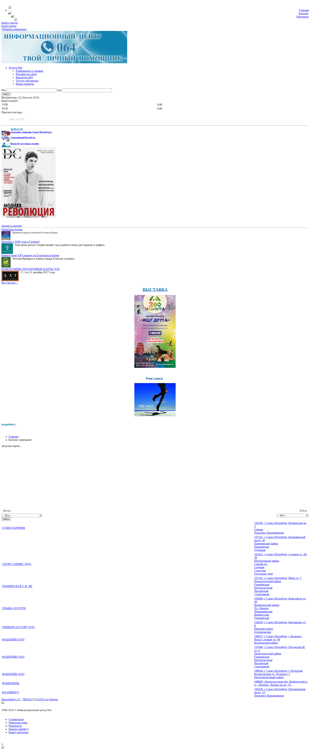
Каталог (304, 13)
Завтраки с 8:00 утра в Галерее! (20, 241)
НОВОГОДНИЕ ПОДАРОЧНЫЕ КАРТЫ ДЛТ (30, 269)
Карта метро (9, 26)
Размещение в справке (29, 70)
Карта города (9, 22)
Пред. (13, 699)
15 (42, 699)
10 (28, 699)
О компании (16, 719)
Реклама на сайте (26, 74)
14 (39, 699)
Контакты (303, 16)
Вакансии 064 (24, 77)
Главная (304, 10)
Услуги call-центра (27, 80)
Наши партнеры (18, 732)
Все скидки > (9, 282)
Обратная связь (18, 722)
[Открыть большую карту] (2, 747)
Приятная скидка (11, 229)
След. (46, 699)
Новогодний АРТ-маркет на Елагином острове (30, 255)
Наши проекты (25, 83)
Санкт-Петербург (19, 116)
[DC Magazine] (28, 216)
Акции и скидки (11, 225)
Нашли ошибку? (19, 729)
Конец (54, 699)
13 (36, 699)
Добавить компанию (14, 29)
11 (30, 699)
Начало (5, 699)
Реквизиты (15, 725)
